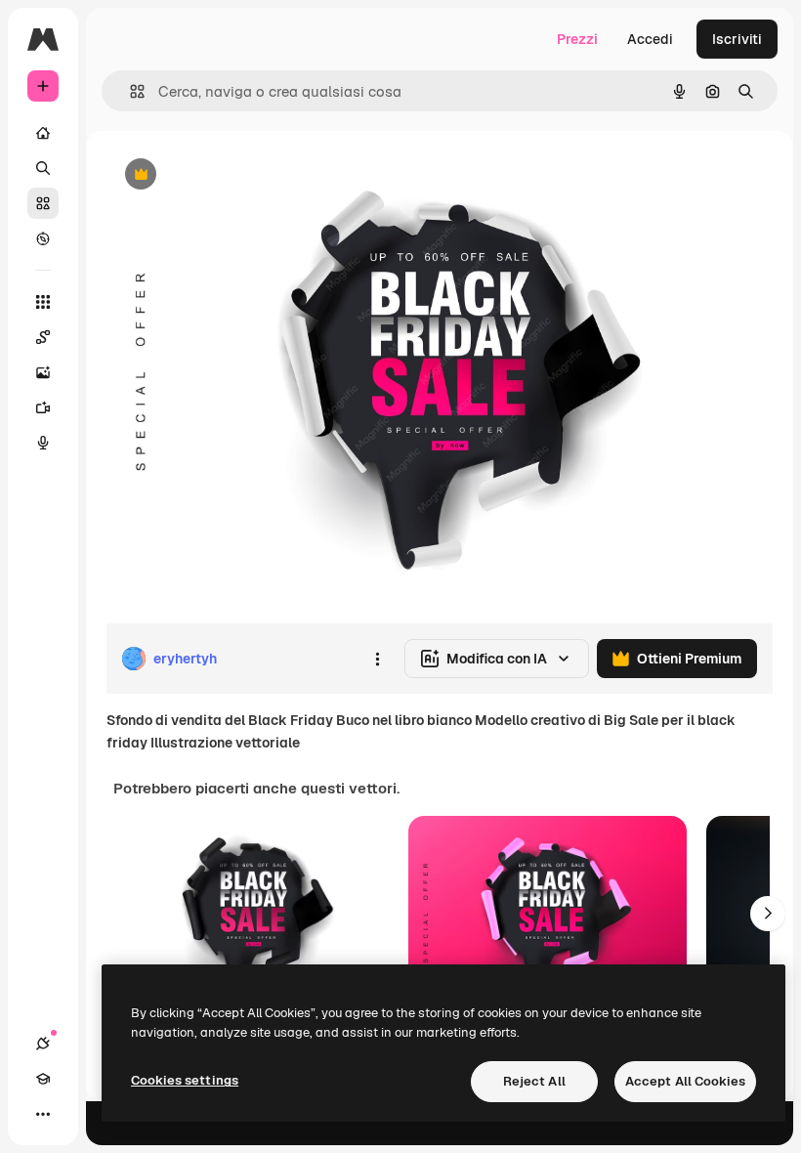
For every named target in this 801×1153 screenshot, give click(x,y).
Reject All (534, 1081)
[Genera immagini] (43, 372)
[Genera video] (43, 407)
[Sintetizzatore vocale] (43, 442)
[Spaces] (43, 337)
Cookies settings (184, 1080)
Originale (234, 175)
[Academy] (43, 1078)
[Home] (43, 133)
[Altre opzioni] (377, 658)
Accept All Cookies (685, 1081)
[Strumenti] (43, 302)
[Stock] (43, 203)
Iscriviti (737, 39)
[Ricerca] (43, 168)
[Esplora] (43, 238)
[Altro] (43, 1114)
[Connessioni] (43, 1043)
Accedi (650, 39)
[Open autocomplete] (129, 91)
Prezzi (577, 39)
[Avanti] (767, 913)
